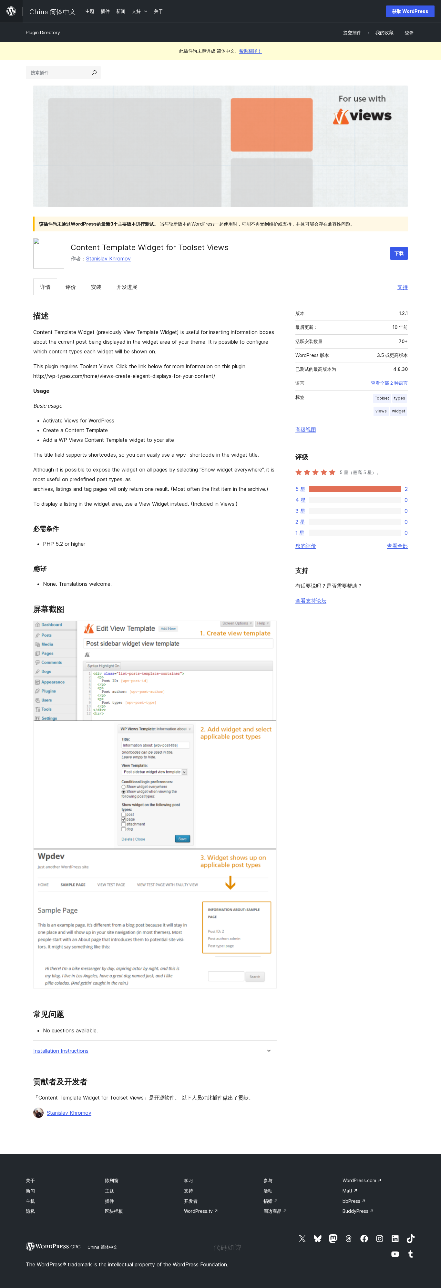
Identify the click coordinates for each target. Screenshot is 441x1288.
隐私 (30, 1211)
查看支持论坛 (310, 600)
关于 (30, 1180)
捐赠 (270, 1201)
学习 (188, 1180)
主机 (30, 1201)
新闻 (30, 1190)
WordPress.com (362, 1180)
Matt (350, 1190)
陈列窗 (111, 1180)
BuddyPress (358, 1211)
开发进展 (127, 287)
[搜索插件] (94, 72)
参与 (267, 1180)
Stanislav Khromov (108, 258)
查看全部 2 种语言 (389, 383)
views (381, 411)
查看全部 (397, 546)
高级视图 (305, 429)
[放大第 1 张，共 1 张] (268, 629)
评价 (71, 287)
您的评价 (305, 546)
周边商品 (275, 1211)
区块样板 (114, 1211)
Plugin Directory (43, 32)
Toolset (382, 398)
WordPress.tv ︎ (201, 1211)
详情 (45, 287)
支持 (402, 287)
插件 (109, 1201)
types (399, 398)
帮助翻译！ (250, 51)
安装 (96, 287)
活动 (267, 1190)
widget (398, 411)
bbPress (354, 1201)
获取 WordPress (410, 11)
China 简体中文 (102, 1247)
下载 (399, 253)
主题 (109, 1190)
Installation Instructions (60, 1051)
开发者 (191, 1201)
